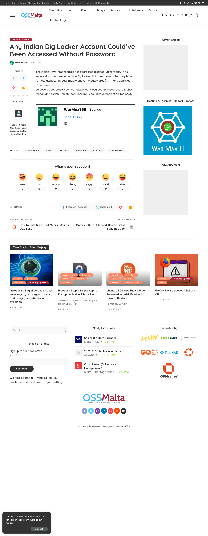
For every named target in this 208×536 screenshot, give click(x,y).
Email (14, 355)
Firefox (163, 279)
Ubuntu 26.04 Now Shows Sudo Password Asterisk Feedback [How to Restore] (125, 294)
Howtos (131, 275)
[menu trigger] (15, 15)
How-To (86, 275)
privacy (30, 279)
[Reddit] (199, 3)
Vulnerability (117, 150)
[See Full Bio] (82, 117)
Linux (17, 279)
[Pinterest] (14, 88)
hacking (65, 150)
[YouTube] (195, 3)
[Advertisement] (165, 67)
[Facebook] (180, 3)
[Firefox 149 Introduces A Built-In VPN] (176, 270)
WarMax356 (21, 62)
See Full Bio (72, 117)
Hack (50, 150)
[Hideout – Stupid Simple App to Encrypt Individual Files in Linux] (80, 270)
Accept (39, 529)
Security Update (21, 39)
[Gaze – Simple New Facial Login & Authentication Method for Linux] (18, 113)
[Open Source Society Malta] (32, 15)
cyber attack (33, 150)
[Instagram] (188, 3)
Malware (82, 150)
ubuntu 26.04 (132, 283)
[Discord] (203, 3)
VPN (162, 283)
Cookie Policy (13, 523)
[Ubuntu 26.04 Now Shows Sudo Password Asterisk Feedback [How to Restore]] (128, 270)
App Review (69, 275)
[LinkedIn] (192, 3)
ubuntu (66, 283)
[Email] (24, 88)
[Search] (196, 15)
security (98, 150)
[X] (184, 3)
